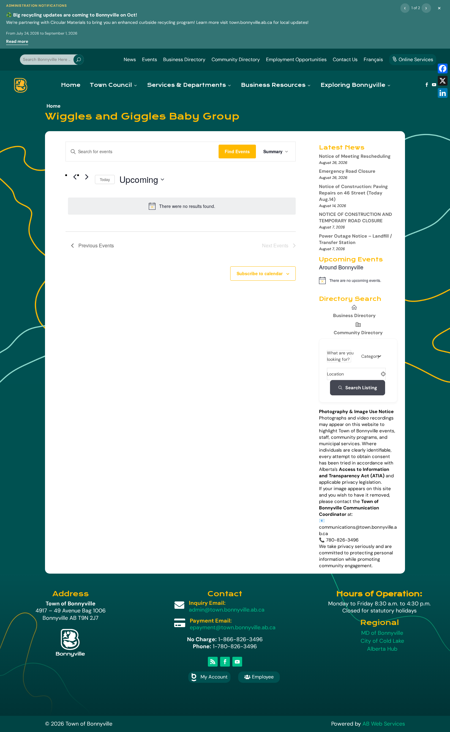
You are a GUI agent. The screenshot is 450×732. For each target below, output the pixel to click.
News (130, 59)
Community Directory (236, 59)
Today (105, 179)
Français (373, 59)
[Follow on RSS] (213, 662)
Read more (17, 41)
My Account (214, 677)
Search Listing (361, 388)
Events (149, 59)
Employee (259, 677)
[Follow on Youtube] (237, 662)
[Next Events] (86, 177)
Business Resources (273, 85)
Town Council (111, 85)
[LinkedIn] (443, 93)
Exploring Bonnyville (353, 85)
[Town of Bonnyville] (21, 85)
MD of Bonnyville (382, 633)
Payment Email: (211, 620)
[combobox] (371, 356)
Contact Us (345, 59)
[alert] (182, 206)
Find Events (237, 151)
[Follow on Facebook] (225, 662)
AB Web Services (383, 723)
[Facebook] (443, 68)
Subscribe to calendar (260, 273)
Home (71, 85)
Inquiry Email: (207, 603)
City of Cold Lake (382, 641)
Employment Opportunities (296, 59)
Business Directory (184, 59)
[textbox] (370, 356)
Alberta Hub (382, 649)
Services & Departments (186, 85)
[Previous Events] (74, 177)
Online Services (412, 59)
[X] (443, 81)
